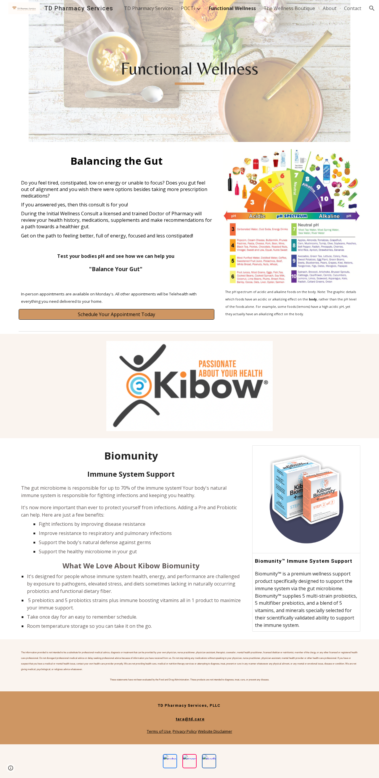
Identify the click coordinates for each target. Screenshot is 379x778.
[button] (372, 8)
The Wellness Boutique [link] (289, 8)
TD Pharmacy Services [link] (148, 8)
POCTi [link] (188, 8)
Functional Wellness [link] (232, 8)
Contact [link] (352, 8)
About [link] (329, 8)
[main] (189, 71)
